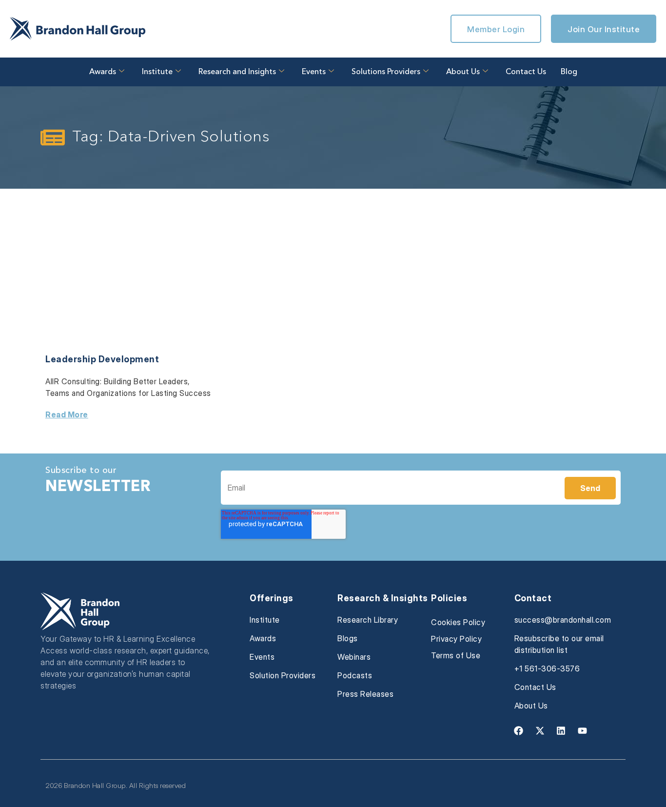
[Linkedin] (561, 730)
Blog (569, 72)
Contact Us (526, 72)
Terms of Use (455, 655)
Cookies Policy (458, 622)
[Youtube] (582, 730)
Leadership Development (102, 359)
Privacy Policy (456, 639)
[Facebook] (518, 730)
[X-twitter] (539, 730)
